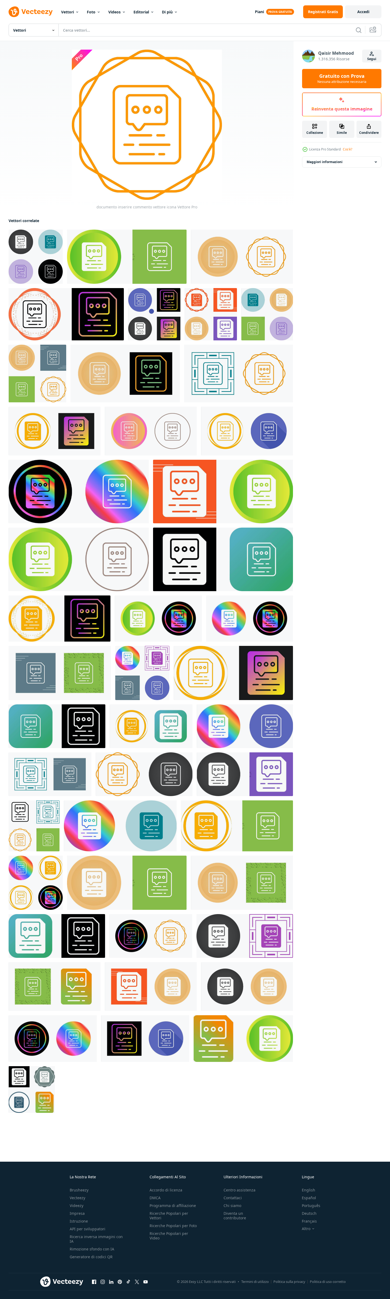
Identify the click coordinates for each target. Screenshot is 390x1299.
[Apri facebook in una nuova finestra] (94, 1282)
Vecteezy (77, 1197)
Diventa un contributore (235, 1215)
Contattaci (233, 1197)
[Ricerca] (358, 30)
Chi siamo (232, 1205)
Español (309, 1197)
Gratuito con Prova (341, 78)
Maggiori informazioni (325, 162)
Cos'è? (347, 149)
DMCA (155, 1197)
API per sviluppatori (87, 1228)
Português (311, 1205)
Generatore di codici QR (91, 1256)
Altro (306, 1229)
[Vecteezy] (31, 11)
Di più (167, 11)
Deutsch (309, 1213)
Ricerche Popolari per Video (169, 1236)
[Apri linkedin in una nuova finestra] (111, 1282)
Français (309, 1221)
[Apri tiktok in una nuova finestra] (128, 1282)
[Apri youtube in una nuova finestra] (145, 1282)
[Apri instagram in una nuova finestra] (103, 1282)
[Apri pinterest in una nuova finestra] (120, 1282)
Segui (371, 59)
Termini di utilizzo (255, 1281)
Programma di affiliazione (173, 1205)
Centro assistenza (239, 1190)
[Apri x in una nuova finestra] (137, 1282)
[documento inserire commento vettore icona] (36, 257)
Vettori (67, 11)
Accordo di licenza (166, 1190)
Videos (114, 11)
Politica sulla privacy (289, 1281)
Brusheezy (79, 1190)
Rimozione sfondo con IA (92, 1249)
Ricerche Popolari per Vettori (169, 1215)
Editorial (141, 11)
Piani (259, 11)
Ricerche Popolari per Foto (173, 1225)
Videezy (76, 1205)
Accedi (363, 11)
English (308, 1190)
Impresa (77, 1213)
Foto (91, 11)
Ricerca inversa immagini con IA (96, 1239)
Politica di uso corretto (328, 1281)
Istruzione (79, 1221)
